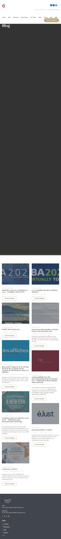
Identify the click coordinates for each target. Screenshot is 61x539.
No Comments (13, 294)
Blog (51, 17)
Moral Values (24, 17)
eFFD (9, 17)
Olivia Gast (5, 294)
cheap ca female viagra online (39, 389)
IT (3, 535)
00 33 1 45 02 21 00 (40, 9)
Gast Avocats (11, 501)
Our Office (33, 17)
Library (46, 17)
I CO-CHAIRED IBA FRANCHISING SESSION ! (45, 291)
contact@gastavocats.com (53, 9)
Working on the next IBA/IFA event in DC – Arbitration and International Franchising (15, 420)
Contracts (5, 524)
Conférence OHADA (9, 469)
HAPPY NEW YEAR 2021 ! (11, 329)
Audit (4, 529)
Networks (15, 17)
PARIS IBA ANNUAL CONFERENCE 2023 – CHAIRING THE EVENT (14, 291)
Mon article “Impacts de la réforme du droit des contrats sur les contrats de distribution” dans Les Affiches (15, 369)
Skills (39, 17)
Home (4, 17)
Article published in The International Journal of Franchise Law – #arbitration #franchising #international (45, 379)
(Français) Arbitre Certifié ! (42, 430)
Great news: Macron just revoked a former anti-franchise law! (45, 330)
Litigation (5, 532)
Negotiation (6, 526)
